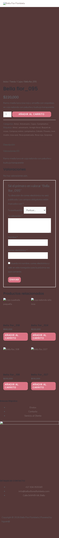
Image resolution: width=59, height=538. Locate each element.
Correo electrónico (17, 250)
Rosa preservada (26, 135)
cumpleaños (29, 131)
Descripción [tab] (9, 144)
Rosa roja (39, 135)
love (53, 131)
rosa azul (14, 135)
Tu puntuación (16, 210)
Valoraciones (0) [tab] (11, 150)
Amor (16, 124)
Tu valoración (15, 215)
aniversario (23, 127)
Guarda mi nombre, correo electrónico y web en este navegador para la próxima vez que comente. (29, 267)
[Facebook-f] (14, 531)
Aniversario (25, 124)
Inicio (5, 81)
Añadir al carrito (32, 114)
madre (6, 135)
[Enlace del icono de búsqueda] (52, 3)
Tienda (13, 81)
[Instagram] (13, 508)
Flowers (46, 131)
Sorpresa (48, 135)
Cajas (20, 81)
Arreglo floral (35, 127)
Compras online (16, 131)
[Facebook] (4, 508)
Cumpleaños (42, 124)
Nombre (13, 237)
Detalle (39, 131)
